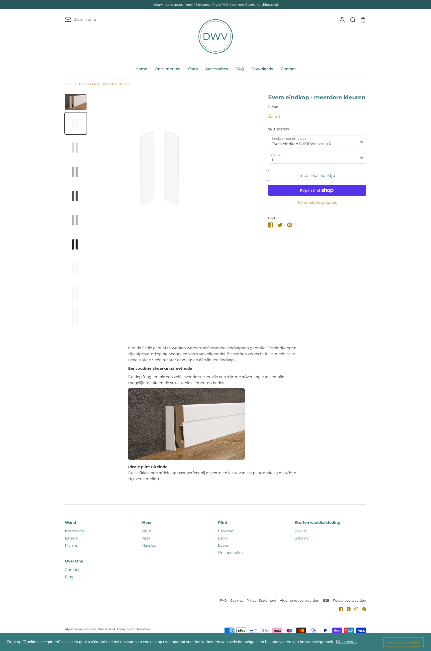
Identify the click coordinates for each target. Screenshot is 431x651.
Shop (193, 68)
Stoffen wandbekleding (317, 522)
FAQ (239, 68)
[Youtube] (347, 608)
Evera (273, 107)
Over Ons (74, 561)
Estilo (223, 538)
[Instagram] (354, 608)
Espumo (225, 531)
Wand (70, 522)
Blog (69, 576)
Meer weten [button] (346, 642)
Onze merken (168, 68)
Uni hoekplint (230, 552)
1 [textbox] (272, 159)
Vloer (146, 522)
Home (141, 68)
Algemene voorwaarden (299, 600)
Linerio (71, 538)
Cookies (236, 600)
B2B (326, 600)
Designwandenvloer (133, 629)
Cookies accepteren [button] (404, 642)
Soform (301, 538)
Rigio (146, 531)
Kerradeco (74, 531)
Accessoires (216, 68)
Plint (222, 522)
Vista (145, 538)
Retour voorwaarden (349, 600)
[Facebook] (339, 608)
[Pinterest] (362, 608)
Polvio (300, 531)
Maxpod (148, 545)
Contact (288, 68)
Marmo (71, 545)
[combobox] (317, 141)
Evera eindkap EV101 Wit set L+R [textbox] (301, 143)
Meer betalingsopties (317, 202)
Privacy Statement (261, 600)
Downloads (262, 68)
